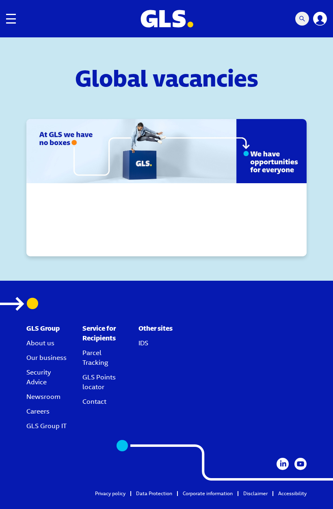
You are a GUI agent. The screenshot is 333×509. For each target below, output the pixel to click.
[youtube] (300, 464)
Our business (46, 357)
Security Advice (38, 377)
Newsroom (43, 396)
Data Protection (154, 493)
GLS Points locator (99, 382)
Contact (94, 401)
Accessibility (292, 493)
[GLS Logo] (166, 18)
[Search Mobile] (302, 19)
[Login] (320, 19)
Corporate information (208, 493)
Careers (38, 411)
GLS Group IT (46, 426)
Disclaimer (255, 493)
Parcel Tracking (95, 358)
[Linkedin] (283, 464)
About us (40, 343)
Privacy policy (110, 493)
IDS (143, 343)
